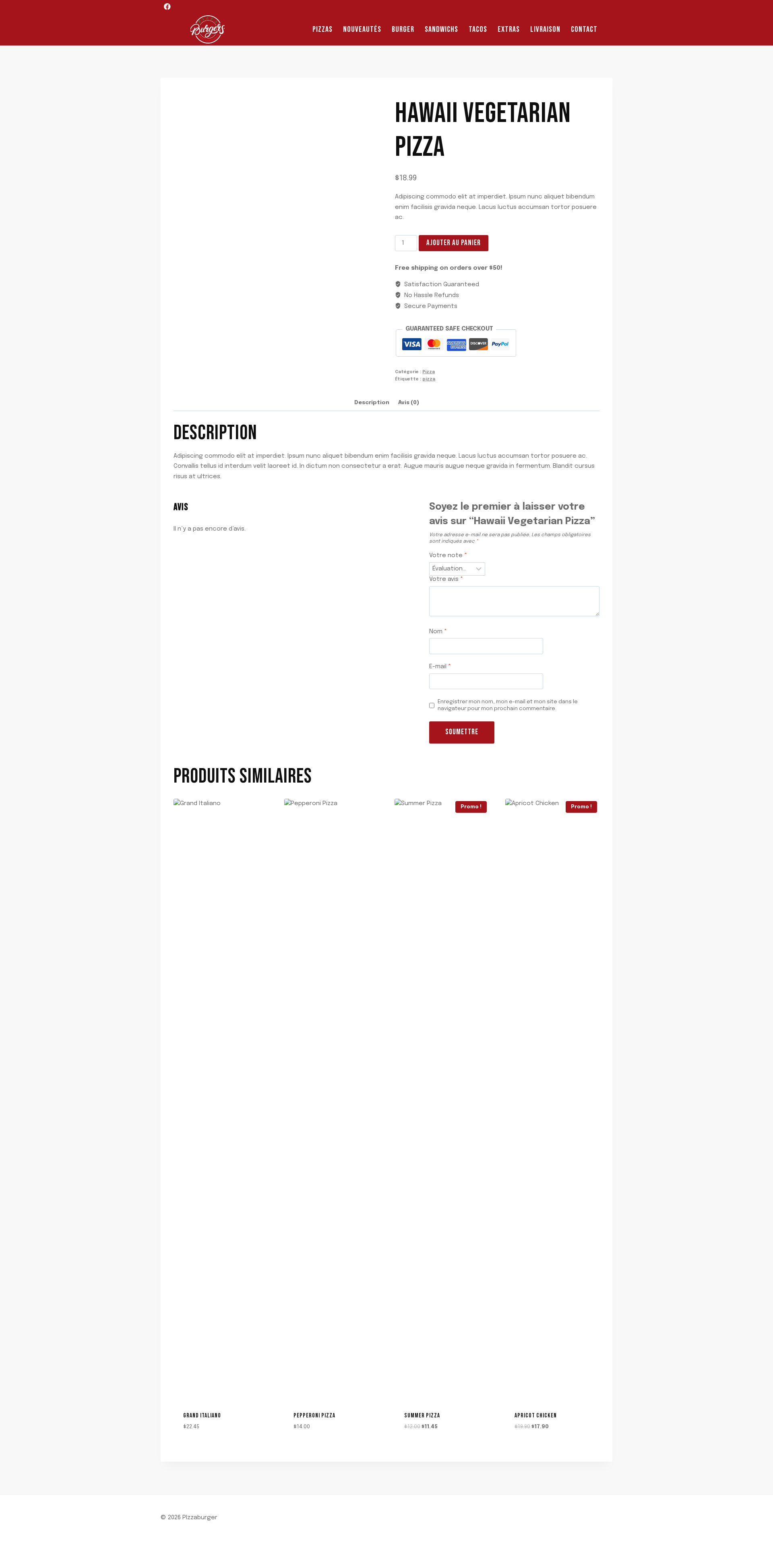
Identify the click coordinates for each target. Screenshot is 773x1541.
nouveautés (362, 29)
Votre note (448, 555)
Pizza (428, 372)
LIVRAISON (545, 29)
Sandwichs (441, 29)
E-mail (440, 666)
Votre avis (446, 579)
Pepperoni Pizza (314, 1415)
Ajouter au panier (453, 243)
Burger (403, 29)
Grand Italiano (202, 1415)
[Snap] (181, 6)
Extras (509, 29)
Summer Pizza (422, 1415)
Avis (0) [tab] (408, 402)
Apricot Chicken (536, 1415)
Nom (438, 631)
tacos (478, 29)
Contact (584, 29)
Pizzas (322, 29)
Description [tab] (371, 402)
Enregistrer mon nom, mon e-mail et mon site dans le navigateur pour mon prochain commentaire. (508, 705)
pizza (428, 379)
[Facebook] (167, 6)
